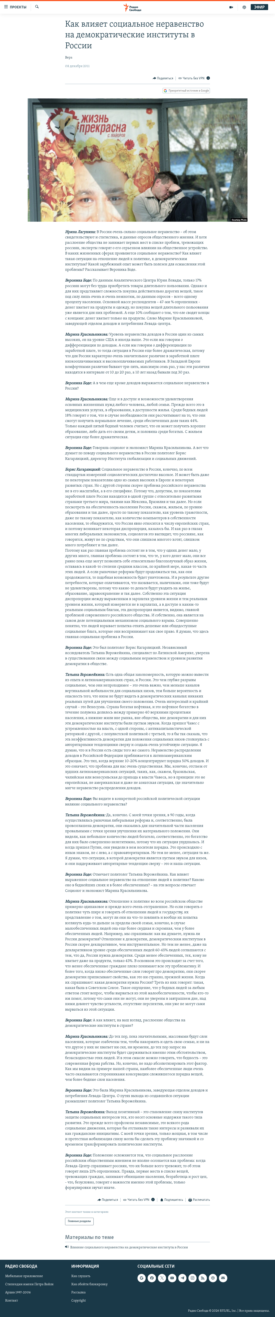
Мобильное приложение (24, 1276)
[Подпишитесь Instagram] (192, 1278)
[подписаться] (223, 1278)
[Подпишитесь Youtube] (172, 1278)
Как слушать (80, 1276)
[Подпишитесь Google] (142, 1278)
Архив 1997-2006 (18, 1292)
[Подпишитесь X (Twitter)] (162, 1278)
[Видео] (231, 7)
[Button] (163, 78)
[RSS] (203, 1278)
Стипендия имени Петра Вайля (29, 1284)
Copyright (78, 1300)
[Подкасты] (213, 1278)
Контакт (11, 1300)
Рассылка (78, 1292)
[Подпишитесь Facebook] (152, 1278)
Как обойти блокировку (89, 1284)
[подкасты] (244, 7)
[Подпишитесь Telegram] (182, 1278)
